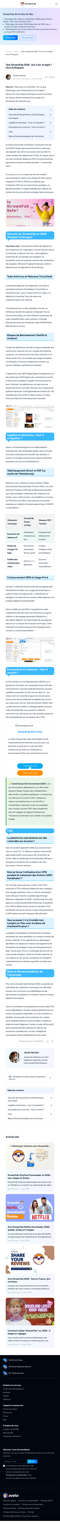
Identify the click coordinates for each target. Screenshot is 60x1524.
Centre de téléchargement (13, 1389)
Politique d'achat (9, 1508)
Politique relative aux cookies (14, 1512)
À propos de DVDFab (11, 1429)
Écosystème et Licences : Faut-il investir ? (27, 127)
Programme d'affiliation (12, 1436)
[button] (10, 37)
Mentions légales (9, 1501)
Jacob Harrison (19, 75)
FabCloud (6, 1399)
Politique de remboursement (29, 1508)
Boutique (6, 1392)
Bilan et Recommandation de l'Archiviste (26, 136)
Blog (4, 1420)
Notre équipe (8, 1433)
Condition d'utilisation (11, 1504)
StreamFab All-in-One (30, 731)
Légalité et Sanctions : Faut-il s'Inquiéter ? (27, 122)
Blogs (16, 51)
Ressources (7, 1412)
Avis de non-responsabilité (28, 1501)
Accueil (9, 51)
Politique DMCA (47, 1501)
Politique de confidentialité (16, 1475)
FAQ (11, 132)
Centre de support (10, 1409)
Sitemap (30, 1512)
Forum (5, 1416)
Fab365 (6, 1396)
